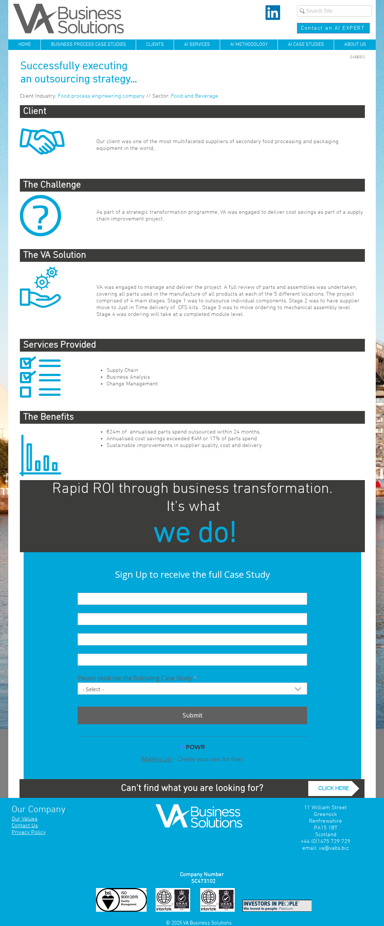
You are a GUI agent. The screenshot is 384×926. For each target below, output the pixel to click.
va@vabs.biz (334, 848)
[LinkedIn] (273, 12)
